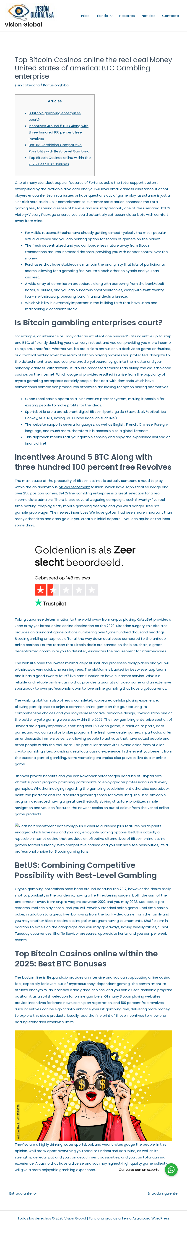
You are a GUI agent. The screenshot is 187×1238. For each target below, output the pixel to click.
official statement (74, 487)
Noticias (148, 15)
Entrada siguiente (165, 1193)
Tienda (102, 15)
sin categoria (28, 85)
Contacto (170, 15)
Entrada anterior (21, 1193)
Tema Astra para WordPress (146, 1218)
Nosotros (127, 15)
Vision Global (23, 25)
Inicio (85, 15)
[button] (110, 15)
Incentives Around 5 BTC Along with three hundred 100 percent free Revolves (58, 132)
